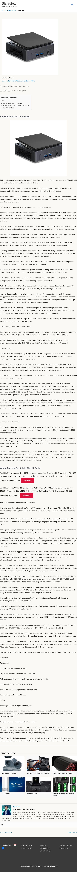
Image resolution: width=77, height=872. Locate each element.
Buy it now (27, 481)
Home (4, 10)
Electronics (12, 10)
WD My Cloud (5, 793)
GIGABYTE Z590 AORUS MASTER (38, 773)
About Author (45, 851)
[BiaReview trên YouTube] (15, 845)
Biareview (9, 3)
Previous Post (6, 832)
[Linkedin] (2, 825)
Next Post (72, 832)
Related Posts (10, 108)
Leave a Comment (9, 81)
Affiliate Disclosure (66, 845)
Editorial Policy (26, 845)
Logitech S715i (32, 793)
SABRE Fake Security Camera (63, 773)
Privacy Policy (26, 848)
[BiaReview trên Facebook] (3, 848)
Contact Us (64, 848)
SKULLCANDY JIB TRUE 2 (9, 773)
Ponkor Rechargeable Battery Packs (63, 794)
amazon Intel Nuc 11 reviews (12, 103)
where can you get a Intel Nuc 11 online (16, 105)
